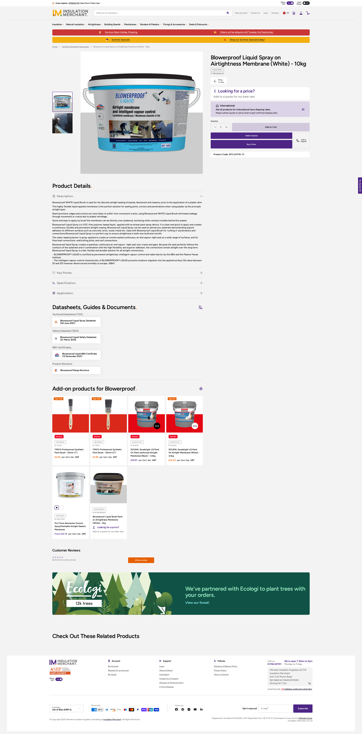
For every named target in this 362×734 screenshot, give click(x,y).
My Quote (112, 674)
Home (54, 47)
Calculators (164, 674)
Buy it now (251, 144)
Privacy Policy (220, 670)
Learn (161, 666)
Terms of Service (221, 674)
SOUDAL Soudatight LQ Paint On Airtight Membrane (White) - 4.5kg (184, 452)
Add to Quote (251, 135)
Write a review (141, 560)
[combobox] (163, 13)
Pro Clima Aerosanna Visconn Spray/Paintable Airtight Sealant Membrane (70, 526)
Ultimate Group (305, 718)
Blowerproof (218, 73)
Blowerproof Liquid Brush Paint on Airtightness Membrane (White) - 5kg (107, 519)
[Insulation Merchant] (70, 13)
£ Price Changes (166, 687)
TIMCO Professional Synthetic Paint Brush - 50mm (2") (107, 451)
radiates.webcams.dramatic (296, 689)
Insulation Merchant (112, 719)
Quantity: (214, 121)
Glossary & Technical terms (171, 683)
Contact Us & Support (168, 679)
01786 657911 (275, 664)
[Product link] (70, 430)
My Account (113, 666)
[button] (301, 13)
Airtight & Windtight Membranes (75, 47)
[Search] (228, 13)
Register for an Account (118, 670)
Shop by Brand (166, 670)
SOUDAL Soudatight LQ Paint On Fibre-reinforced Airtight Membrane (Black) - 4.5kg (145, 452)
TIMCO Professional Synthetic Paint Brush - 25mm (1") (69, 451)
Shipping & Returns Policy (225, 666)
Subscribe (303, 708)
